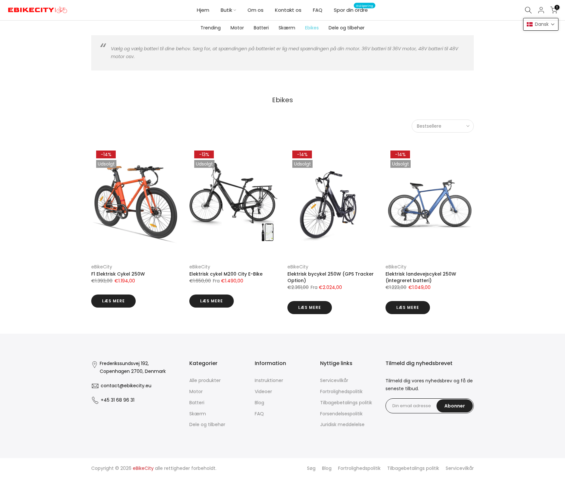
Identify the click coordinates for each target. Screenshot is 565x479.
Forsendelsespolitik (341, 413)
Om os (256, 10)
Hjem (203, 10)
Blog (259, 402)
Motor (237, 27)
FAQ (317, 10)
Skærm (287, 27)
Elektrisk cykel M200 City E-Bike (226, 274)
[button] (540, 24)
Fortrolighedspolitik (341, 391)
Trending (210, 27)
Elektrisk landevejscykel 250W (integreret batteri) (420, 277)
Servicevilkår (334, 380)
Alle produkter (205, 380)
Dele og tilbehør (347, 27)
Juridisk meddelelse (342, 424)
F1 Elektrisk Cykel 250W (118, 274)
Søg (311, 468)
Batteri (261, 27)
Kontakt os (288, 10)
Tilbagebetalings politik (346, 402)
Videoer (263, 391)
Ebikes (312, 27)
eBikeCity (101, 266)
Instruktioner (269, 380)
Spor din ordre (353, 9)
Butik (226, 10)
